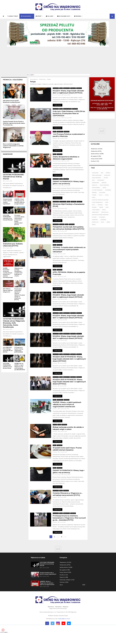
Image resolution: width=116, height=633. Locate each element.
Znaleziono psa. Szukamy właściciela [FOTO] (13, 245)
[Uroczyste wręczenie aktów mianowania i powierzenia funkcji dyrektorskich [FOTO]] (19, 210)
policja (100, 195)
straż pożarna (95, 209)
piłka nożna (102, 192)
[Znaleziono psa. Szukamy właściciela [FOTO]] (14, 234)
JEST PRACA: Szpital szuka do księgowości (8, 290)
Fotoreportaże (56, 201)
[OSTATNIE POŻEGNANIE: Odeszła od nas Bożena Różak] (8, 358)
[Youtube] (63, 623)
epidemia (108, 172)
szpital (104, 209)
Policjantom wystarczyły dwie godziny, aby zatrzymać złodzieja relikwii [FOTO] (68, 228)
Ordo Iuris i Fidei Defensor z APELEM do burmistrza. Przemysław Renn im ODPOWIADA (69, 113)
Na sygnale (62, 224)
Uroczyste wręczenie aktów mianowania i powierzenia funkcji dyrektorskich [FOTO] (19, 219)
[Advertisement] (58, 61)
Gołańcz (106, 177)
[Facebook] (47, 623)
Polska (107, 195)
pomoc (93, 197)
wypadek (94, 217)
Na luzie (50, 16)
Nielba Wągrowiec (104, 185)
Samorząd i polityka (67, 108)
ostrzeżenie (108, 190)
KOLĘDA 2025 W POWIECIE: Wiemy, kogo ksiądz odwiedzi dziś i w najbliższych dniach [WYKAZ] (69, 359)
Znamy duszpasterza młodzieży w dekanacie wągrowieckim (66, 158)
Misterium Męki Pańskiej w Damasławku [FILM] (68, 205)
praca (93, 204)
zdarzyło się (95, 222)
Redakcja (55, 138)
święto (94, 224)
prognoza (100, 204)
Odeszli (62, 577)
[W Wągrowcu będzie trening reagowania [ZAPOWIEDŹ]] (19, 342)
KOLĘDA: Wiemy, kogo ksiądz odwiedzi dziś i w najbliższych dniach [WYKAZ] (68, 92)
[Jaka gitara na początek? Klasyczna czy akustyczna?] (14, 91)
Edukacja (55, 424)
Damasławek (95, 172)
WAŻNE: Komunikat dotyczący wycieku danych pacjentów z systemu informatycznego (8, 272)
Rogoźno (94, 207)
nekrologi (94, 185)
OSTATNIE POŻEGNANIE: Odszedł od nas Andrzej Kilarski (13, 177)
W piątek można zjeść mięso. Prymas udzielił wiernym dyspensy (67, 449)
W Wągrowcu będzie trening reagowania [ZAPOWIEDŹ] (18, 350)
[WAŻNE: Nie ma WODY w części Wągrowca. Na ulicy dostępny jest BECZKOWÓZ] (19, 358)
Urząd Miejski (95, 212)
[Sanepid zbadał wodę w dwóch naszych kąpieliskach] (8, 193)
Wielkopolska (104, 212)
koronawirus (100, 180)
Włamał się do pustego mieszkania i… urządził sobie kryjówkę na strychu (18, 272)
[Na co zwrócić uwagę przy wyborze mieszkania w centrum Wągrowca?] (14, 134)
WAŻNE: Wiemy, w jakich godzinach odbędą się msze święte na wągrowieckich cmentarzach (67, 404)
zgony (102, 222)
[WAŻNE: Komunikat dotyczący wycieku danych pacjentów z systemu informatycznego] (8, 262)
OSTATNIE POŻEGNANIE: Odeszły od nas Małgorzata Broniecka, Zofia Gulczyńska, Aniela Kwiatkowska (14, 323)
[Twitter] (52, 623)
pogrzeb (94, 195)
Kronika (78, 16)
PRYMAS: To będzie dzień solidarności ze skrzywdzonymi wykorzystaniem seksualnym (69, 249)
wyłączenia (102, 217)
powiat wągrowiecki (97, 202)
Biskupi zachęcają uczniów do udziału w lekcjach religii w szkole (68, 428)
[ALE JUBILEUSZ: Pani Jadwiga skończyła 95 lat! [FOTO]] (8, 342)
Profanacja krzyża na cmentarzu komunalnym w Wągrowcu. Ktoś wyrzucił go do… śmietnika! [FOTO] (69, 518)
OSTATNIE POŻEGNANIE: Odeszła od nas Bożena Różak (7, 366)
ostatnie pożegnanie (97, 190)
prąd (106, 204)
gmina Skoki (107, 175)
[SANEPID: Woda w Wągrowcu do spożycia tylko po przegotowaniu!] (19, 193)
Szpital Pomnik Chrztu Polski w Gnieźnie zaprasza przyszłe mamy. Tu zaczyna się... (14, 123)
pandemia (94, 192)
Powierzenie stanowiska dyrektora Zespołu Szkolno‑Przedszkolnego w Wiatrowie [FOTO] (19, 294)
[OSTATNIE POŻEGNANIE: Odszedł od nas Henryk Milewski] (8, 210)
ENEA (102, 172)
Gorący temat (13, 16)
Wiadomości (27, 16)
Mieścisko (104, 182)
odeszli (104, 187)
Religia (61, 88)
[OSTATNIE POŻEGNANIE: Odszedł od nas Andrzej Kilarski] (14, 165)
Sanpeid (101, 207)
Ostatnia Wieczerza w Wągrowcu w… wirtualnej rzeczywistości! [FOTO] (68, 494)
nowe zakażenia (96, 187)
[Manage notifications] (3, 630)
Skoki (107, 207)
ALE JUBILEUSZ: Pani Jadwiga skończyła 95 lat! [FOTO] (8, 350)
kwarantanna (95, 182)
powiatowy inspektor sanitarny (100, 200)
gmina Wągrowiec (96, 177)
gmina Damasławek (97, 175)
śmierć (108, 222)
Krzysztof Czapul (57, 95)
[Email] (69, 623)
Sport (39, 16)
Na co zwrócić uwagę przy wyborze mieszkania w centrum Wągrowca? (13, 145)
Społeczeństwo (66, 88)
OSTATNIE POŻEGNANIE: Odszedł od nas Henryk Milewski (8, 217)
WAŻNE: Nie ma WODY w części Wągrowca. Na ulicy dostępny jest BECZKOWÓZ (19, 367)
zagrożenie (103, 219)
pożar (106, 202)
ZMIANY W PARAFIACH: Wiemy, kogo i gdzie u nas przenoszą (68, 182)
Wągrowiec (95, 219)
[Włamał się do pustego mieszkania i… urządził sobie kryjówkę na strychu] (19, 262)
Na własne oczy (64, 16)
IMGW (93, 180)
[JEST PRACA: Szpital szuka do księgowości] (8, 283)
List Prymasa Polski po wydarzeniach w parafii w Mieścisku (69, 135)
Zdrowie (62, 582)
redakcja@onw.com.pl (64, 618)
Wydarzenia (79, 88)
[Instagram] (58, 623)
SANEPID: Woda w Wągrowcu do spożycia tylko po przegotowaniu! (19, 201)
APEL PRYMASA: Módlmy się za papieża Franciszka (69, 273)
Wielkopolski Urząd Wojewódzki (100, 214)
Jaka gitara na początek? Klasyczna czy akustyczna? (11, 101)
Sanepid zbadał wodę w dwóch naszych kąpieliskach (7, 201)
